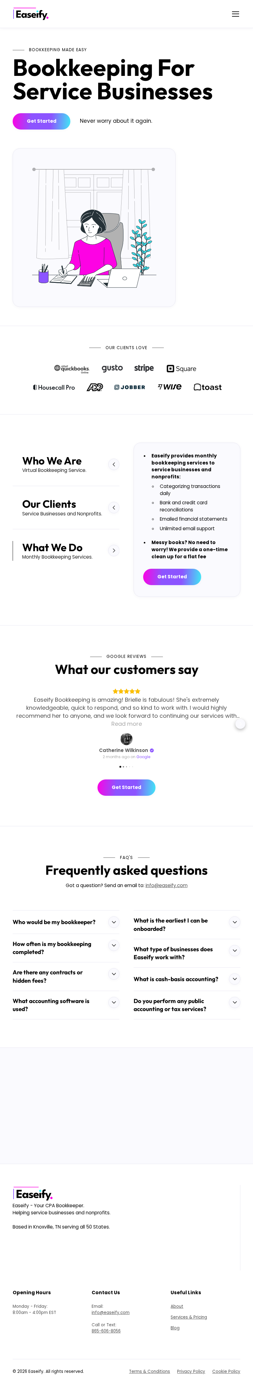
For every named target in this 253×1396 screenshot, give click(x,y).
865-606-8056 (106, 1307)
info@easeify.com (167, 861)
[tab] (66, 464)
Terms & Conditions (149, 1347)
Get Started (41, 121)
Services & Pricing (189, 1293)
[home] (32, 14)
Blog (175, 1304)
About (177, 1282)
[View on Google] (126, 715)
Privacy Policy (191, 1347)
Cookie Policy (226, 1347)
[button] (234, 14)
